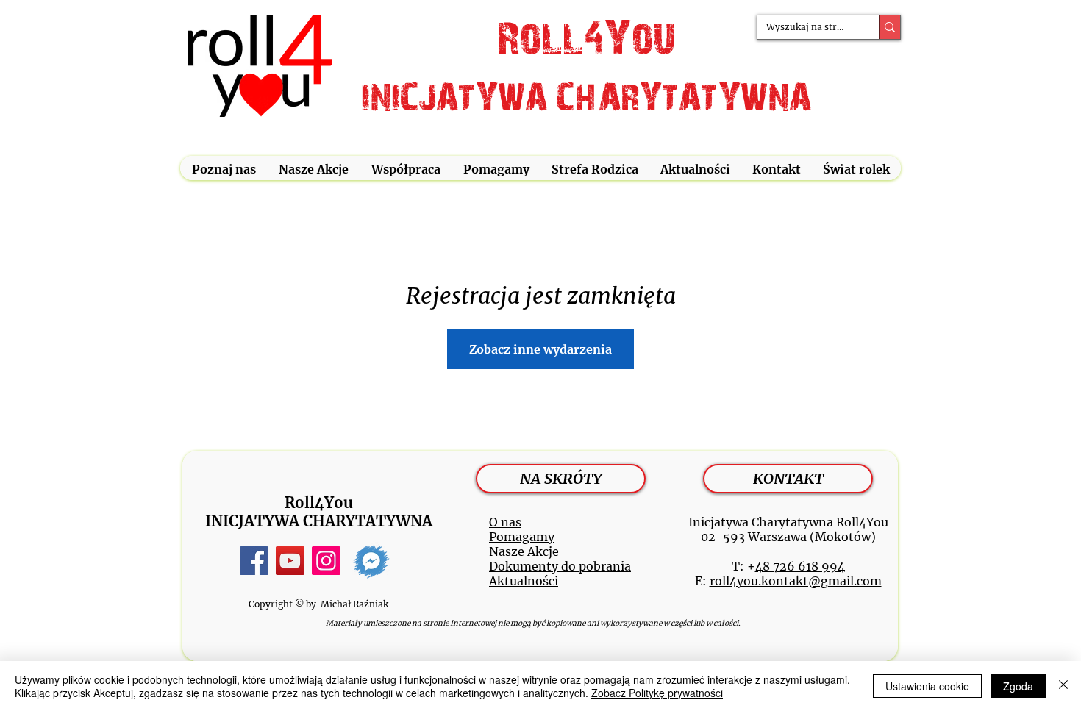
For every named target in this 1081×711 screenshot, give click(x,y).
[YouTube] (290, 560)
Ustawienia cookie (927, 686)
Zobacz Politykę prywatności (657, 692)
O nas (505, 522)
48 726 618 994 (800, 566)
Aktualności (523, 581)
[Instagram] (326, 560)
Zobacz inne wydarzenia (540, 349)
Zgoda (1018, 686)
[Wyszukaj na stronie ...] (889, 27)
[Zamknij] (1063, 686)
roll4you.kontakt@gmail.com (796, 581)
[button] (223, 169)
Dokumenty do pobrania (560, 566)
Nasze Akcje (524, 551)
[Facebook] (254, 560)
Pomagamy (521, 536)
